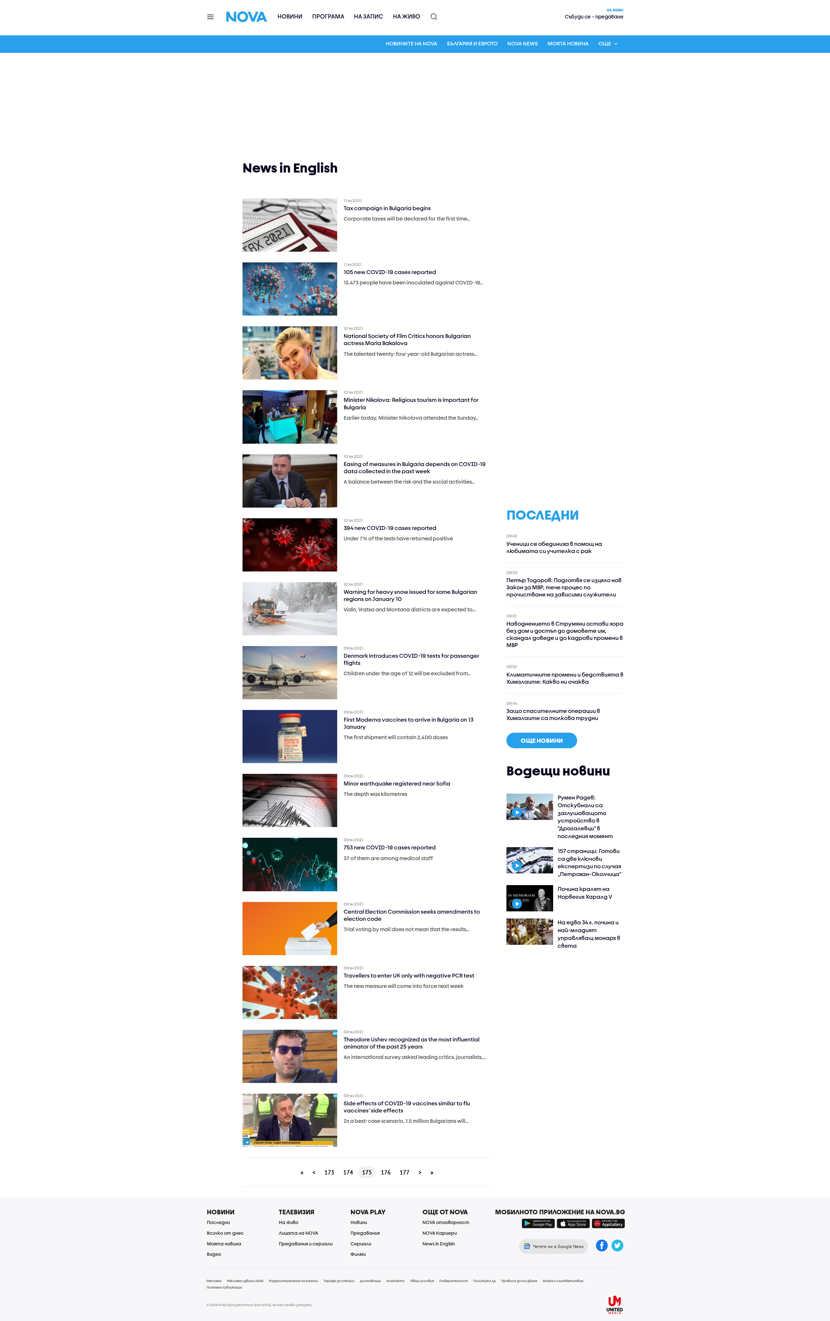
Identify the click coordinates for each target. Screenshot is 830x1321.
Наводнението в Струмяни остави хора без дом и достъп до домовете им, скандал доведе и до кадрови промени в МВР (564, 634)
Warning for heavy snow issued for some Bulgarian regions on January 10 (410, 595)
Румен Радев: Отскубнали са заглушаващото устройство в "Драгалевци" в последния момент (585, 816)
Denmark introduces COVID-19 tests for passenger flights (411, 659)
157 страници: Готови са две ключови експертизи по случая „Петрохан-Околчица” (590, 862)
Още (605, 43)
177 (404, 1172)
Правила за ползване (519, 1281)
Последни (218, 1222)
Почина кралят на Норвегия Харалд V (585, 893)
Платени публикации (224, 1287)
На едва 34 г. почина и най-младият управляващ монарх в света (589, 933)
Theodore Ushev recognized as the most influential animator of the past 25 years (412, 1043)
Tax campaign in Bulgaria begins (387, 208)
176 (386, 1172)
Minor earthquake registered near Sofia (397, 783)
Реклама (214, 1281)
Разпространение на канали (293, 1281)
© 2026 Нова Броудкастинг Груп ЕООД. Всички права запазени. (260, 1305)
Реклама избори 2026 (245, 1281)
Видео (214, 1254)
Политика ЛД (484, 1281)
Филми (358, 1254)
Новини (290, 16)
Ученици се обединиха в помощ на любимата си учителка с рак (554, 547)
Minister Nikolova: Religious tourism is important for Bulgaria (411, 403)
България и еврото (472, 43)
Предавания (365, 1233)
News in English (438, 1243)
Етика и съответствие (563, 1281)
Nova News (522, 43)
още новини (542, 740)
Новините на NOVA (411, 43)
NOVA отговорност (445, 1222)
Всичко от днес (225, 1233)
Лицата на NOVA (298, 1233)
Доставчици (370, 1281)
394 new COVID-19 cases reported (390, 528)
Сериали (360, 1243)
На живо (406, 16)
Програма (328, 16)
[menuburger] (211, 16)
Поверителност (453, 1281)
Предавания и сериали (306, 1243)
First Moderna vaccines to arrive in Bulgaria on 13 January (408, 723)
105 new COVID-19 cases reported (390, 272)
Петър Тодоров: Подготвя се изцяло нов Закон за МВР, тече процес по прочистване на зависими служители (564, 587)
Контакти (395, 1281)
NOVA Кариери (439, 1233)
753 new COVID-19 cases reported (390, 847)
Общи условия (422, 1281)
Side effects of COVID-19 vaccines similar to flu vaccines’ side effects (407, 1106)
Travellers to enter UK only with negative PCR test (409, 975)
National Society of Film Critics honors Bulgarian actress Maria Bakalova (407, 339)
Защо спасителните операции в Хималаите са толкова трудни (553, 714)
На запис (368, 16)
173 (329, 1172)
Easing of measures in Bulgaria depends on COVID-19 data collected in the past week (415, 467)
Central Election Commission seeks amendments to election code (412, 915)
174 (348, 1172)
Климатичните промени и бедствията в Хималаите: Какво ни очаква (564, 678)
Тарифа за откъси (339, 1281)
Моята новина (568, 43)
